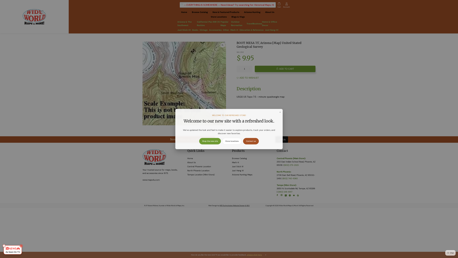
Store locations (232, 141)
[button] (13, 249)
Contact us (251, 141)
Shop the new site (210, 141)
